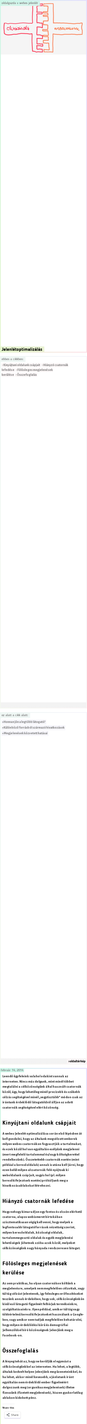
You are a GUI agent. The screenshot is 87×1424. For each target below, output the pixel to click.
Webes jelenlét (28, 3)
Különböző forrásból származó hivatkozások (34, 728)
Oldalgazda (9, 3)
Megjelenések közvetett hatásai (26, 733)
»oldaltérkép (76, 1061)
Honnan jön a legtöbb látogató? (24, 722)
